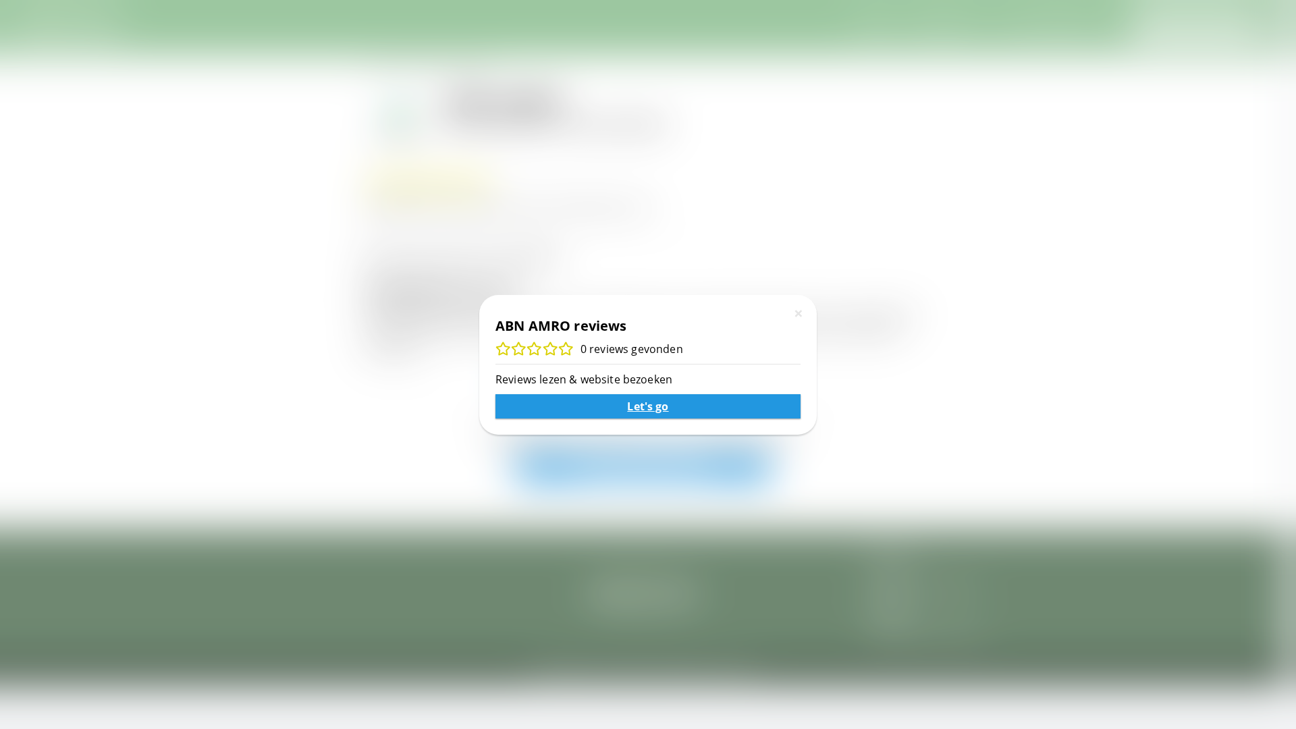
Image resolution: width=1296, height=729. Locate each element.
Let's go (647, 406)
